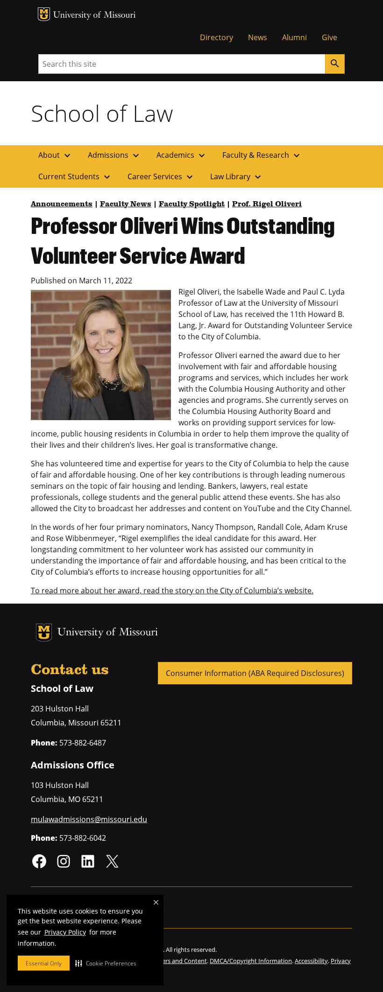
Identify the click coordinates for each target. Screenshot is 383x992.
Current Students (75, 177)
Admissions (115, 155)
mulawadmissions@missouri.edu (89, 819)
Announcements (61, 204)
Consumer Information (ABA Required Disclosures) (255, 673)
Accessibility (311, 961)
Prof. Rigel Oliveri (267, 204)
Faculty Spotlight (192, 204)
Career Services (161, 177)
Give (329, 37)
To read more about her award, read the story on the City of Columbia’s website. (172, 590)
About (55, 155)
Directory (216, 37)
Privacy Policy (65, 932)
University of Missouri (94, 16)
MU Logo (44, 14)
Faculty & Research (262, 155)
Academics (181, 155)
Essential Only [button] (44, 963)
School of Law (102, 113)
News (257, 37)
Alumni (294, 37)
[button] (105, 963)
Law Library (236, 177)
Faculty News (125, 204)
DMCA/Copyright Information (251, 961)
